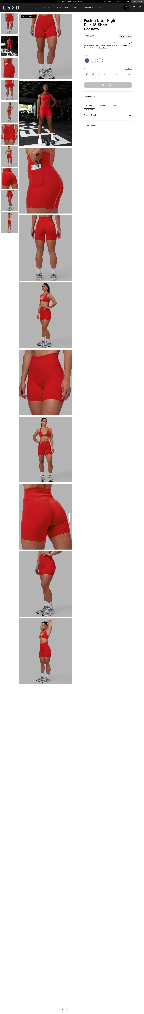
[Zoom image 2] (45, 113)
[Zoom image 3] (45, 181)
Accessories (87, 8)
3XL (129, 74)
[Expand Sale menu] (101, 7)
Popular (47, 8)
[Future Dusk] (87, 60)
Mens (67, 8)
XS (93, 74)
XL (117, 74)
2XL (123, 74)
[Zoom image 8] (45, 517)
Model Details (90, 125)
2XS (86, 74)
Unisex (76, 8)
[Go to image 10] (69, 523)
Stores (117, 1)
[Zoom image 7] (45, 449)
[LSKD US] (11, 7)
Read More (103, 48)
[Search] (127, 7)
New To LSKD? (107, 1)
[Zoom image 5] (45, 315)
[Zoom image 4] (45, 248)
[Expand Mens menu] (71, 7)
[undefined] (93, 60)
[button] (128, 69)
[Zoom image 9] (45, 584)
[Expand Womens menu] (63, 7)
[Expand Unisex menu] (80, 7)
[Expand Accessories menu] (94, 7)
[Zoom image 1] (45, 46)
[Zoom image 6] (45, 382)
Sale (98, 8)
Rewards (127, 1)
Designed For (89, 96)
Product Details (90, 115)
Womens (58, 8)
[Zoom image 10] (45, 651)
